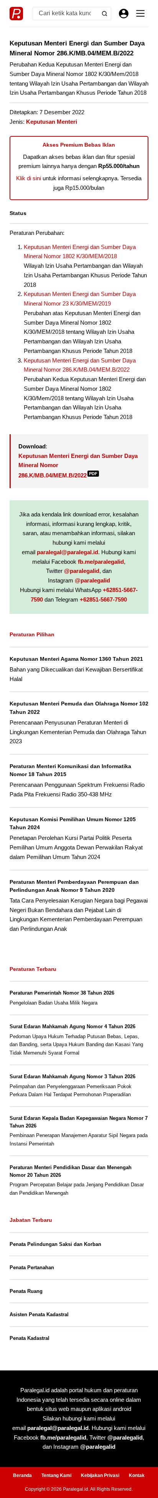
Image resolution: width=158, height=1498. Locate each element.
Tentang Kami (56, 1475)
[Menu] (140, 13)
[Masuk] (123, 13)
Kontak (137, 1475)
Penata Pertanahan (32, 1267)
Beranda (22, 1475)
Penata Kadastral (29, 1338)
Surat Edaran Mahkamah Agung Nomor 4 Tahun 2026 (72, 1026)
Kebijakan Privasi (100, 1475)
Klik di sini (28, 178)
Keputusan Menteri (51, 121)
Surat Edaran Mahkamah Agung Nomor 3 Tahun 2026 (72, 1076)
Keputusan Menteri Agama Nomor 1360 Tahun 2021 (76, 659)
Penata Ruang (26, 1291)
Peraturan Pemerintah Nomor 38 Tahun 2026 (62, 993)
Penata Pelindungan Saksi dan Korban (55, 1244)
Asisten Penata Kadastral (39, 1314)
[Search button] (104, 13)
